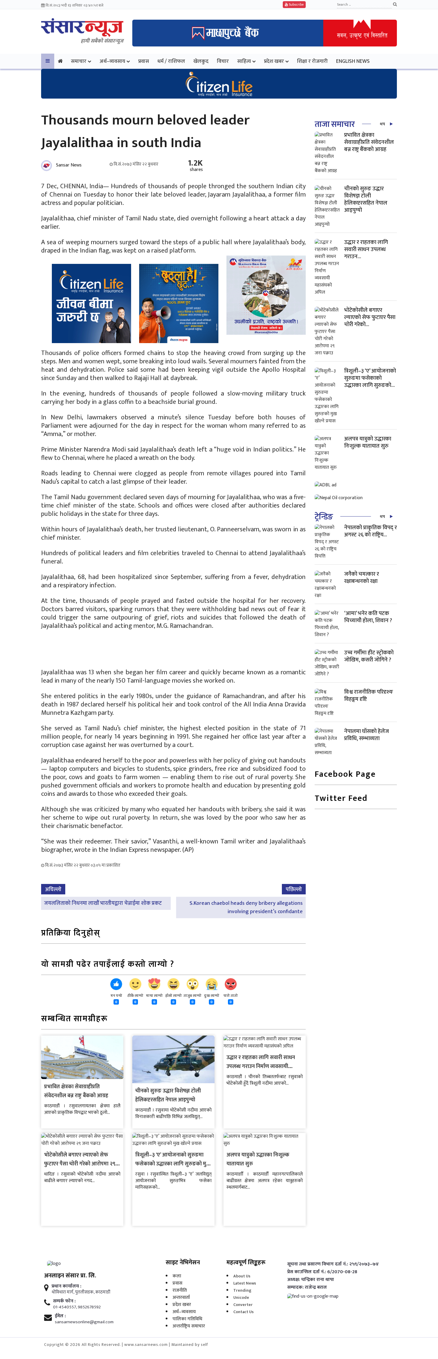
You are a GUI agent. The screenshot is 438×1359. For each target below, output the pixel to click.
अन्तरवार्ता (181, 1297)
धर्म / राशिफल (171, 61)
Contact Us (243, 1311)
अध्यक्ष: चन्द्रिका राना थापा (310, 1279)
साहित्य (244, 61)
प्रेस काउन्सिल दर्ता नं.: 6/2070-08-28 (322, 1272)
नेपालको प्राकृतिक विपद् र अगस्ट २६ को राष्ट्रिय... (370, 531)
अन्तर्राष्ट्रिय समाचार (189, 1326)
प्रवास (143, 61)
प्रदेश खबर (274, 61)
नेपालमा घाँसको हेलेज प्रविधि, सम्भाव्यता (366, 735)
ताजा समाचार (335, 124)
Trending (242, 1290)
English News (353, 61)
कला (177, 1276)
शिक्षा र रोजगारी (312, 61)
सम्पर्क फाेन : (64, 1301)
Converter (243, 1304)
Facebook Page (345, 774)
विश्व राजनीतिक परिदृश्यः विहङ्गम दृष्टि (368, 695)
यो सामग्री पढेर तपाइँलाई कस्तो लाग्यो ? (107, 964)
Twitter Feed (341, 799)
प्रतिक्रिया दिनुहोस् (70, 933)
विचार (223, 61)
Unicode (241, 1297)
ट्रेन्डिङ (324, 517)
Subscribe (296, 4)
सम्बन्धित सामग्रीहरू (74, 1019)
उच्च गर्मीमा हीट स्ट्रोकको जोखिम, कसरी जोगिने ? (369, 656)
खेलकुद (201, 61)
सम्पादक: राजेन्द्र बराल (307, 1287)
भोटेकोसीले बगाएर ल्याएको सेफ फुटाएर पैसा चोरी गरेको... (369, 317)
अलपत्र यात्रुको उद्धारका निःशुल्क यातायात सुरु (367, 442)
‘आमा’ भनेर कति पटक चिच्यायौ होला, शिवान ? (368, 617)
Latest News (244, 1283)
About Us (241, 1276)
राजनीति (180, 1290)
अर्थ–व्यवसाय (112, 61)
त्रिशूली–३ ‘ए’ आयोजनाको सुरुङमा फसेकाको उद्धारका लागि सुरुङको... (370, 378)
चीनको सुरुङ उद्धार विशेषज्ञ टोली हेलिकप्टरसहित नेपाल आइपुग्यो (168, 1095)
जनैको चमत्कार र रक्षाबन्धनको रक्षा (361, 577)
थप (382, 124)
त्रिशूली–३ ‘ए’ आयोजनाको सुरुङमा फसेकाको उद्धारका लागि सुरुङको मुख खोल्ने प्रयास (173, 1164)
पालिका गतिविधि (187, 1319)
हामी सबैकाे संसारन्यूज (102, 41)
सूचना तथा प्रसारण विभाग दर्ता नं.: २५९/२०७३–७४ (333, 1264)
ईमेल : (60, 1316)
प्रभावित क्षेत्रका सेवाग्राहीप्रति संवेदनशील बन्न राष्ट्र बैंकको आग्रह (76, 1091)
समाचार (78, 61)
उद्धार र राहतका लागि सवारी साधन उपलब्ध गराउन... (366, 249)
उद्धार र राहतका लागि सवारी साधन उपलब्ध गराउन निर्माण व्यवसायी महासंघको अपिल (260, 1066)
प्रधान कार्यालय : (66, 1286)
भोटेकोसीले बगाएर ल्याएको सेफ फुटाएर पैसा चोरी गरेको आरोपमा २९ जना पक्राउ (79, 1164)
